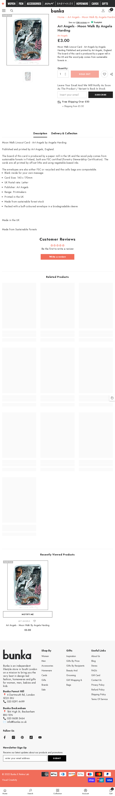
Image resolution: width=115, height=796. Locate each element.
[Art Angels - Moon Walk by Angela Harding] (27, 585)
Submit (57, 758)
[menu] (3, 10)
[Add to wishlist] (104, 74)
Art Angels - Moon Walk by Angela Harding (28, 625)
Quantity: (63, 68)
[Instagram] (13, 737)
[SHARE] (110, 74)
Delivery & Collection (64, 133)
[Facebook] (4, 737)
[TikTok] (31, 737)
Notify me (28, 614)
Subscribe (100, 94)
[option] (27, 39)
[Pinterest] (22, 737)
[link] (19, 335)
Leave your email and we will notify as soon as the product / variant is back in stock (84, 87)
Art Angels (63, 35)
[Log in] (103, 10)
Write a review (57, 256)
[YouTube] (40, 737)
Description (40, 133)
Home (61, 17)
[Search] (11, 10)
